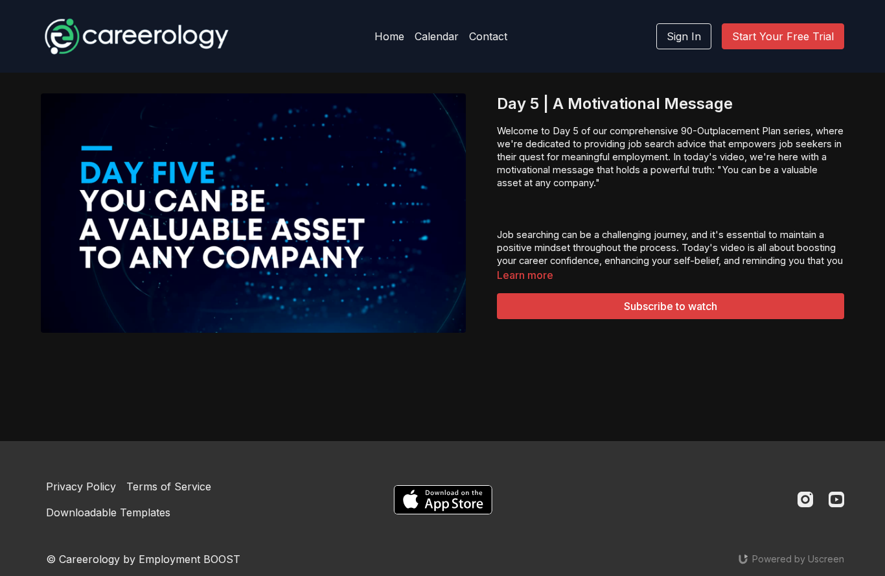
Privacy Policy (81, 486)
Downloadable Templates (108, 512)
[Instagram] (805, 499)
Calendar (437, 36)
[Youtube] (836, 499)
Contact (488, 36)
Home (389, 36)
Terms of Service (168, 486)
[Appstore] (442, 499)
